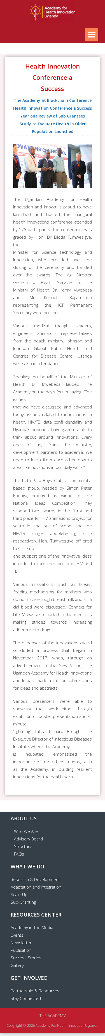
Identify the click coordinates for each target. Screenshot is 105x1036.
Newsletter (21, 942)
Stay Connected (26, 998)
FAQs (19, 854)
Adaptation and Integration (36, 887)
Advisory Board (28, 839)
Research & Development (35, 879)
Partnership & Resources (35, 990)
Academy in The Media (32, 927)
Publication (21, 950)
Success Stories (26, 957)
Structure (23, 846)
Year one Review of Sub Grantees (52, 116)
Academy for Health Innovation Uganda (67, 1025)
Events (17, 935)
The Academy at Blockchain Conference (53, 100)
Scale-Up (19, 894)
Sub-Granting (23, 902)
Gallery (17, 965)
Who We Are (26, 831)
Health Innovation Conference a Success (52, 108)
